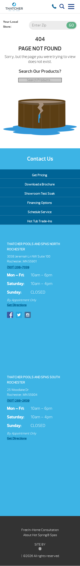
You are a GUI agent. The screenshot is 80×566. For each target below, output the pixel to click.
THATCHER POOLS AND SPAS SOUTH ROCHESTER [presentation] (33, 380)
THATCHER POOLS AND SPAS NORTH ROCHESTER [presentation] (33, 246)
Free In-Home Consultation (40, 530)
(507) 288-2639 (18, 401)
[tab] (40, 246)
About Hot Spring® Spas (40, 535)
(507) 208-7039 (18, 267)
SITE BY (40, 544)
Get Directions (17, 305)
